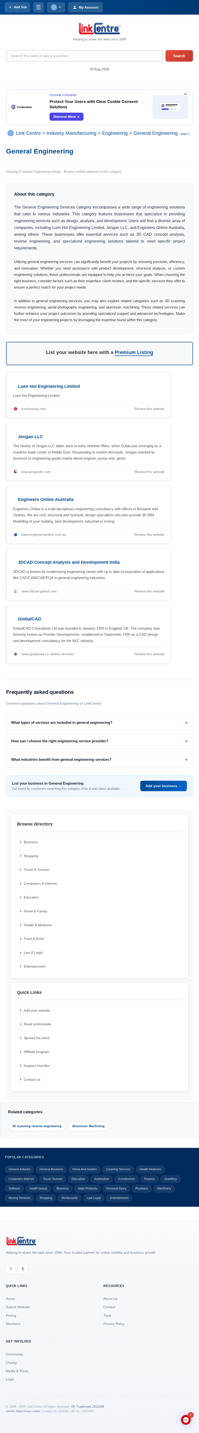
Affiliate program (36, 1052)
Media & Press (17, 1371)
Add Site (20, 7)
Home (10, 1299)
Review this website (149, 409)
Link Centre (28, 133)
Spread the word (36, 1038)
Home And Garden (84, 1169)
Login (10, 1379)
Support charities (37, 1066)
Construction (126, 1179)
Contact (109, 1307)
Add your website (37, 1010)
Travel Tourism (52, 1179)
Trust (107, 1315)
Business (31, 842)
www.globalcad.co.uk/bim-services (47, 654)
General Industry (19, 1169)
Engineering (115, 133)
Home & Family (35, 911)
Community (14, 1354)
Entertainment (34, 966)
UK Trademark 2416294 (87, 1406)
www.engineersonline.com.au (43, 534)
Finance (149, 1179)
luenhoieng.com (33, 409)
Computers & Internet (40, 883)
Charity (11, 1363)
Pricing (11, 1315)
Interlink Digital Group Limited (23, 1411)
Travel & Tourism (37, 869)
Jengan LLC (30, 436)
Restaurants (70, 1198)
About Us (110, 1299)
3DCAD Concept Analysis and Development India (69, 562)
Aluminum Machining (88, 1126)
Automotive (101, 1179)
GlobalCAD (29, 619)
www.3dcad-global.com (39, 591)
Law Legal (94, 1198)
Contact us (32, 1079)
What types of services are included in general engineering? (61, 722)
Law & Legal (33, 952)
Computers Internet (21, 1179)
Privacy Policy (113, 1324)
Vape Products (87, 1188)
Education (31, 897)
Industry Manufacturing (71, 133)
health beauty (38, 1188)
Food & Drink (34, 939)
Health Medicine (150, 1169)
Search (179, 56)
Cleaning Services (118, 1169)
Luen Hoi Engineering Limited (49, 386)
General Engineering (155, 133)
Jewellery (170, 1179)
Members (13, 1324)
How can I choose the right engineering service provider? (59, 741)
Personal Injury (116, 1188)
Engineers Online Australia (46, 499)
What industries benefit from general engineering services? (61, 759)
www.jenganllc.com (35, 472)
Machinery (164, 1188)
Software (14, 1188)
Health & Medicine (38, 925)
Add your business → (164, 786)
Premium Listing (134, 352)
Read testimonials (37, 1024)
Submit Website (18, 1307)
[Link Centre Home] (99, 28)
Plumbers (141, 1188)
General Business (51, 1169)
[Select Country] (11, 133)
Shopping (31, 856)
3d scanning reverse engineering (36, 1126)
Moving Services (19, 1198)
